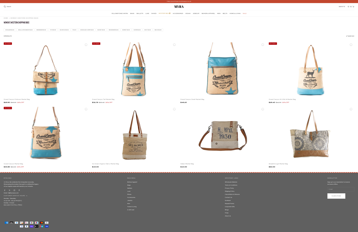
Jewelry (196, 13)
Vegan (187, 13)
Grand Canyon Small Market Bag (192, 99)
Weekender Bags (41, 29)
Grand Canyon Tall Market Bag (103, 99)
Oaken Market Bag (187, 164)
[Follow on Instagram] (14, 190)
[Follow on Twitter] (9, 190)
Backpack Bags (64, 29)
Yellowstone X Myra (120, 13)
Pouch (74, 29)
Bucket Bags (101, 29)
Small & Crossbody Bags (25, 29)
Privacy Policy (229, 188)
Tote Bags (53, 29)
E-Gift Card (130, 209)
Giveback (228, 200)
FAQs (227, 213)
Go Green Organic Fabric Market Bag (105, 164)
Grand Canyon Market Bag (13, 164)
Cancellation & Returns (232, 194)
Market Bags (126, 29)
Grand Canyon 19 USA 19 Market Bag (282, 99)
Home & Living (235, 13)
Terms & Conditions (231, 185)
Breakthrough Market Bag (278, 164)
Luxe (147, 13)
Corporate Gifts (230, 206)
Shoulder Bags (9, 29)
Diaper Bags (137, 29)
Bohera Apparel (208, 13)
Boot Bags (148, 29)
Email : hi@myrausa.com (11, 193)
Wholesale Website (231, 182)
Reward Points (229, 203)
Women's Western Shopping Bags (25, 18)
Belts (225, 13)
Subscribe (336, 196)
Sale (244, 13)
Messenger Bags (113, 29)
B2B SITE (342, 6)
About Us (228, 216)
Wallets (139, 13)
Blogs (227, 209)
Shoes (153, 13)
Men (218, 13)
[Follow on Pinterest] (19, 190)
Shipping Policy (229, 191)
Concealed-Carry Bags (87, 29)
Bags (132, 13)
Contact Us (228, 197)
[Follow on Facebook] (5, 190)
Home (6, 18)
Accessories (178, 13)
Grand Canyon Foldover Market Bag (17, 99)
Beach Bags (158, 29)
